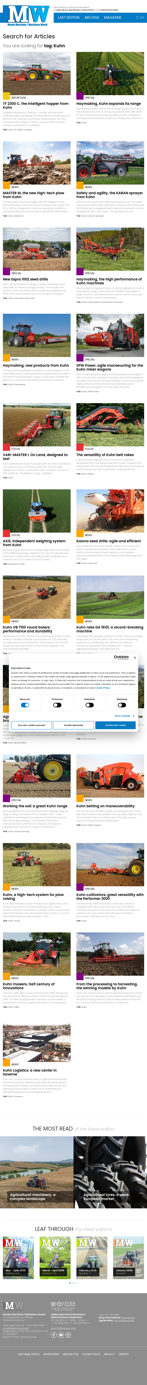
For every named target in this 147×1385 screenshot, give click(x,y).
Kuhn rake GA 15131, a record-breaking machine (109, 629)
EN (142, 17)
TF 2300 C (19, 130)
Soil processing (22, 831)
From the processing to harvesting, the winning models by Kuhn (107, 986)
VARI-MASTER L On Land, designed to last (35, 456)
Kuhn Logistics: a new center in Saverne (30, 1072)
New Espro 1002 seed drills (25, 279)
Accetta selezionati (73, 725)
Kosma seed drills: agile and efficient (108, 541)
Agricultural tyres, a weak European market (106, 1196)
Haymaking (20, 385)
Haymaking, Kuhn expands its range (108, 103)
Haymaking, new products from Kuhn (36, 365)
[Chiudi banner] (135, 658)
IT (137, 17)
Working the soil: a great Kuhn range (35, 806)
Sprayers (99, 216)
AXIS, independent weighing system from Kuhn (34, 543)
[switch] (57, 705)
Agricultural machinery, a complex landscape (33, 1196)
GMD (17, 1007)
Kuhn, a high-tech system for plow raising (33, 896)
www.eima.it (128, 1317)
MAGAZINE (112, 17)
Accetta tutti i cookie (115, 725)
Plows (17, 921)
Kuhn (11, 130)
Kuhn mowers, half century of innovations (29, 986)
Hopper (28, 130)
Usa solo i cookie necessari (31, 725)
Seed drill (19, 298)
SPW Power (93, 392)
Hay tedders (94, 302)
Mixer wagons (94, 825)
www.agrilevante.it (124, 1320)
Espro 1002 (30, 298)
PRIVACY (109, 1354)
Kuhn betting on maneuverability (105, 806)
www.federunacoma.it (63, 1328)
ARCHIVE (92, 17)
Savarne (92, 739)
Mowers (119, 302)
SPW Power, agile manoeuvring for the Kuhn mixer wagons (109, 367)
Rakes (91, 474)
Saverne (19, 1096)
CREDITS (123, 1354)
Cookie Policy (102, 688)
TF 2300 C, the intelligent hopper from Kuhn (35, 105)
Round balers (107, 302)
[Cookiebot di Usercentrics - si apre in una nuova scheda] (116, 657)
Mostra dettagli (122, 716)
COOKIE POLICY (91, 1354)
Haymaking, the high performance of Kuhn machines (109, 281)
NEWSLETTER (71, 1354)
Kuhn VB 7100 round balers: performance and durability (27, 629)
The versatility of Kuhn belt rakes (105, 454)
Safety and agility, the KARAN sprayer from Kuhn (109, 195)
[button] (70, 1282)
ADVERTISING (51, 1354)
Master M (19, 216)
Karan (91, 216)
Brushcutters (20, 743)
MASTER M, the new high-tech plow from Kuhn (33, 195)
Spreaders (14, 564)
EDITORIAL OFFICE (29, 1354)
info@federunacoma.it (16, 1328)
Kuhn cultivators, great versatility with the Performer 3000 (110, 896)
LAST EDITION (69, 17)
